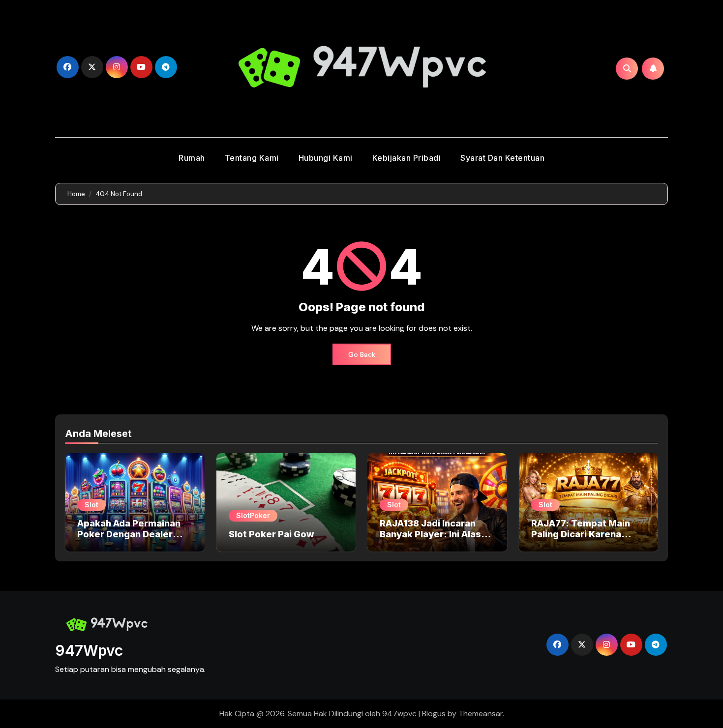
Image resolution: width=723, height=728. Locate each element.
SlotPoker (253, 515)
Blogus (434, 713)
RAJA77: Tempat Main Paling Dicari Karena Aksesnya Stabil (580, 534)
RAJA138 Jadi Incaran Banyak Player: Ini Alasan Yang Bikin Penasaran (436, 534)
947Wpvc (89, 650)
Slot (91, 504)
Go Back (361, 354)
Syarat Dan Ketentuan (502, 158)
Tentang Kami (252, 158)
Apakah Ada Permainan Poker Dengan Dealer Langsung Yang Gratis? (129, 534)
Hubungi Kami (326, 158)
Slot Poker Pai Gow (271, 534)
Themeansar (480, 713)
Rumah (192, 158)
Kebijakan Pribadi (406, 158)
